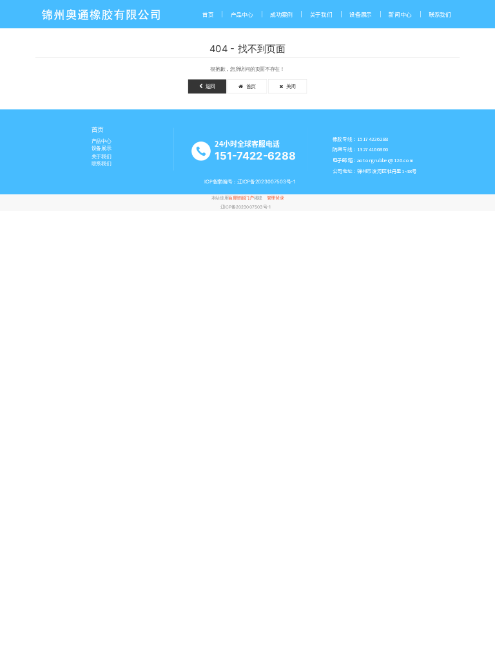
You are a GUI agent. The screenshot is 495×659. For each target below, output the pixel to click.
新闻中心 (400, 14)
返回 (208, 86)
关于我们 (321, 14)
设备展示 (360, 14)
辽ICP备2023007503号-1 (245, 206)
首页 (208, 14)
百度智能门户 (240, 198)
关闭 (289, 86)
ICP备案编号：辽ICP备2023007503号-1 (250, 182)
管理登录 (275, 198)
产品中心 (242, 14)
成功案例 (281, 14)
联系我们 (440, 14)
